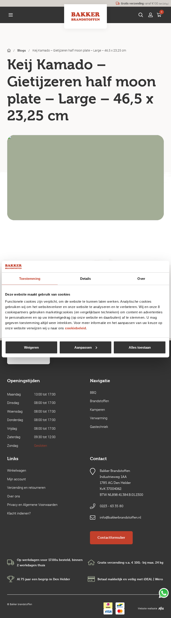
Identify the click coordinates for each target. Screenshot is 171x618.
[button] (10, 15)
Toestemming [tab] (29, 278)
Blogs (21, 50)
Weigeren (31, 347)
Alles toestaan (140, 347)
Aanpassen (83, 347)
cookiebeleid (75, 328)
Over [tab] (141, 278)
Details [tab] (85, 278)
